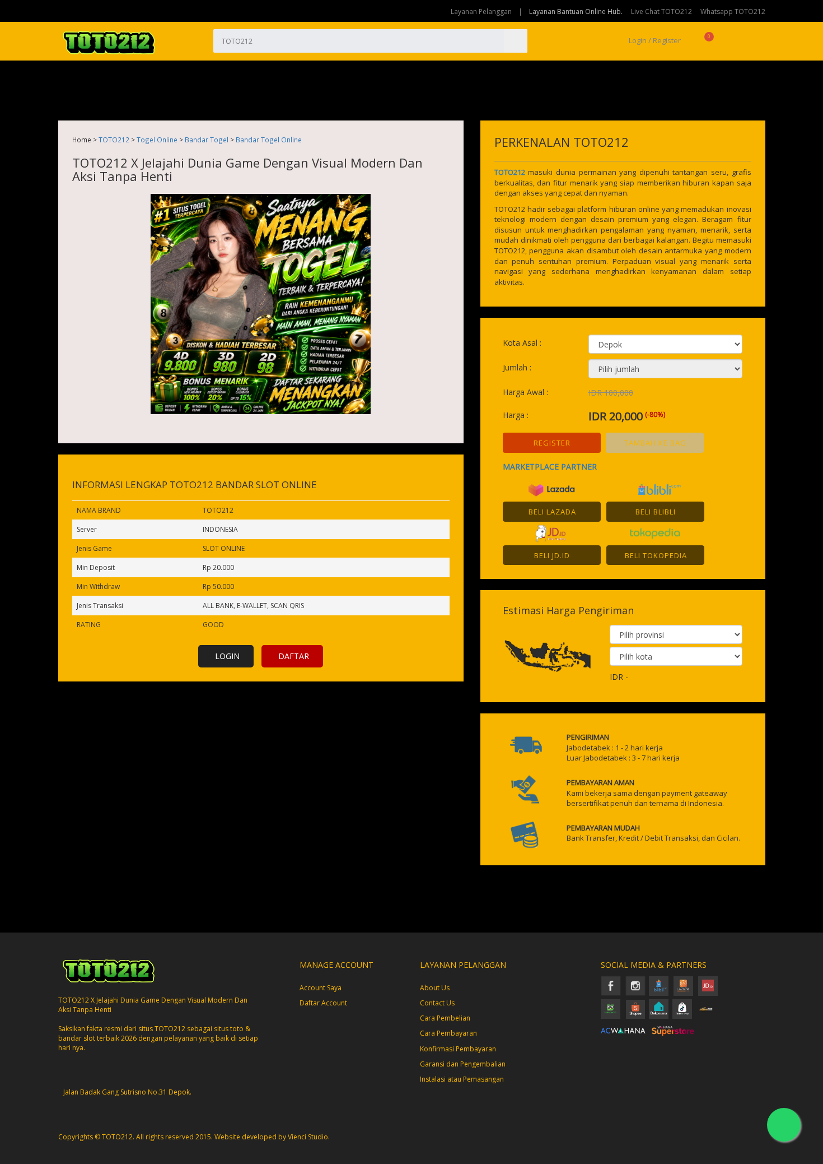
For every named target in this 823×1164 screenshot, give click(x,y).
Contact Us (437, 1003)
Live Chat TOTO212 (661, 11)
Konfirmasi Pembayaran (458, 1049)
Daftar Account (323, 1003)
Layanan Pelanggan (481, 11)
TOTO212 (114, 139)
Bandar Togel (206, 139)
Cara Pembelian (445, 1018)
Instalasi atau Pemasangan (462, 1079)
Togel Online (157, 139)
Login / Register (654, 40)
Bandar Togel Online (269, 139)
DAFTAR (293, 656)
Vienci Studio (308, 1137)
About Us (435, 988)
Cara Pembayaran (448, 1033)
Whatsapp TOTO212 (732, 11)
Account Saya (321, 988)
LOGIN (227, 656)
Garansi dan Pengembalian (463, 1064)
